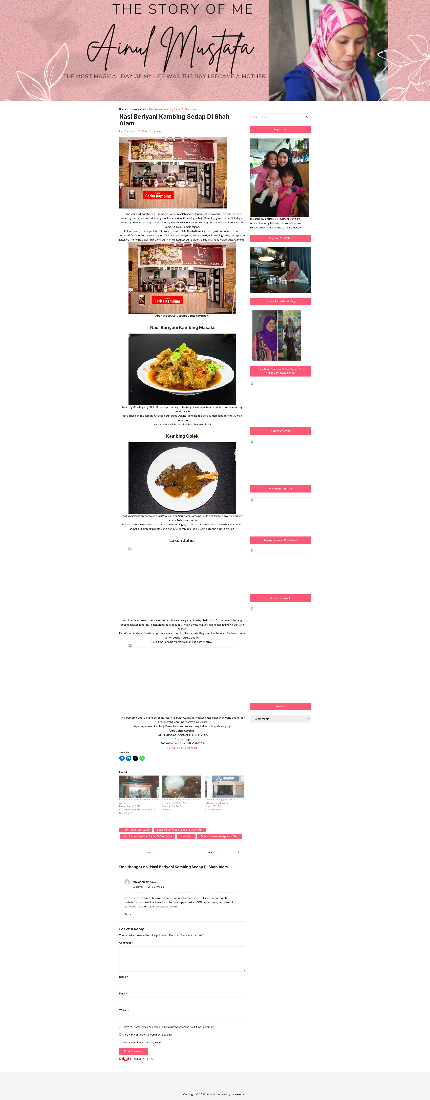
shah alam (186, 836)
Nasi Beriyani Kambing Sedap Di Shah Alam (147, 836)
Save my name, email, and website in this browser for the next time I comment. (169, 1027)
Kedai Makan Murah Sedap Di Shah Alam (179, 830)
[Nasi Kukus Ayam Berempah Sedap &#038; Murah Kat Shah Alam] (181, 787)
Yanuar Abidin (140, 882)
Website (124, 1010)
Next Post (214, 852)
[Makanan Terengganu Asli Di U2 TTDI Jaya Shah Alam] (224, 787)
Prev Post (151, 852)
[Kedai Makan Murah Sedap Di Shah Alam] (139, 787)
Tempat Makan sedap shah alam (219, 836)
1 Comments (154, 131)
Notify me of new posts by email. (142, 1042)
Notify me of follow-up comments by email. (148, 1034)
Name (123, 977)
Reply (127, 914)
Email (123, 993)
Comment (126, 942)
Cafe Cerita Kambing (184, 748)
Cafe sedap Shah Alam (136, 830)
